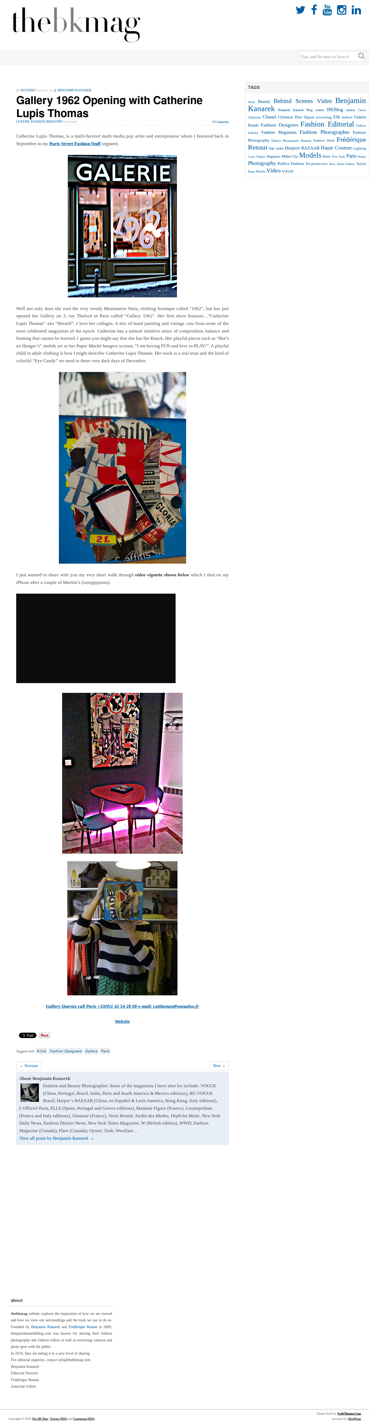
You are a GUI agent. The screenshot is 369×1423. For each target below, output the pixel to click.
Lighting (359, 148)
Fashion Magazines (278, 132)
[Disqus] (122, 1220)
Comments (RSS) (84, 1418)
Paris (105, 1051)
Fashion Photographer (325, 132)
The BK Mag (40, 1418)
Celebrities (254, 117)
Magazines (273, 156)
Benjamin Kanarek (45, 1327)
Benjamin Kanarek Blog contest (301, 110)
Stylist (361, 164)
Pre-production (317, 164)
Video (273, 170)
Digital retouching (317, 117)
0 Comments (221, 122)
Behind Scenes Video (303, 101)
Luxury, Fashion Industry (39, 122)
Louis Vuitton (256, 156)
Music (327, 156)
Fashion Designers (65, 1051)
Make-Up (290, 156)
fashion (347, 117)
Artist (41, 1051)
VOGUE (288, 171)
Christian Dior (290, 117)
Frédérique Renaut (83, 1327)
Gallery (91, 1051)
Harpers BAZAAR (302, 148)
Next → (219, 1066)
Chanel (269, 116)
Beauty (264, 101)
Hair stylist (276, 148)
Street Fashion (346, 163)
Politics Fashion (290, 163)
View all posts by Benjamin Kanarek (56, 1138)
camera (350, 110)
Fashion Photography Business (291, 140)
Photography (262, 163)
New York (338, 156)
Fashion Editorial (327, 124)
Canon (362, 110)
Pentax (362, 156)
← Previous (29, 1066)
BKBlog (335, 109)
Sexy (332, 163)
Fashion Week (324, 140)
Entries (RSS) (58, 1418)
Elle (336, 117)
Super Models (256, 171)
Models (310, 155)
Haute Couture (336, 148)
